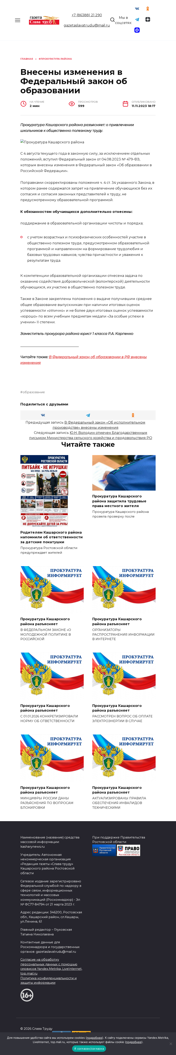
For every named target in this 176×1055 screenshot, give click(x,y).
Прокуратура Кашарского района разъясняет (45, 621)
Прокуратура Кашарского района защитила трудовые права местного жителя (119, 501)
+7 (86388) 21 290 (87, 15)
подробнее (94, 1037)
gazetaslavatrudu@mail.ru (87, 25)
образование (34, 392)
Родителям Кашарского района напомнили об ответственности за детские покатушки (51, 537)
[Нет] (170, 1044)
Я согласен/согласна (89, 1048)
